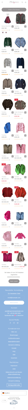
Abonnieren (14, 302)
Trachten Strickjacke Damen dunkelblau (19, 70)
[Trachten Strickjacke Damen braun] (8, 84)
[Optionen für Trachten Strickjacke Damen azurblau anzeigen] (13, 135)
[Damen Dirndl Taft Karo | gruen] (6, 32)
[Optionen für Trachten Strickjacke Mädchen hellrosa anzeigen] (13, 244)
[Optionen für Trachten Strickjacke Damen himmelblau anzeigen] (25, 50)
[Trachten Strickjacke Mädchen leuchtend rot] (20, 192)
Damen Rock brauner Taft (17, 264)
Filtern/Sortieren (14, 9)
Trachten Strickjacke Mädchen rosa (18, 156)
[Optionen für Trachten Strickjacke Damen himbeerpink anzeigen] (13, 223)
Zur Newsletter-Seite (14, 293)
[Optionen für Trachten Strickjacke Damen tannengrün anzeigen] (13, 50)
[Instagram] (14, 322)
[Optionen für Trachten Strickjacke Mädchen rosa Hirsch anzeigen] (13, 177)
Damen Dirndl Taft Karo (6, 26)
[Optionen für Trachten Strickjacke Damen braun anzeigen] (13, 92)
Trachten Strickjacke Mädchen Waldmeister (17, 176)
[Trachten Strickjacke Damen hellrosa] (20, 128)
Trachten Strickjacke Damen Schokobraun (6, 112)
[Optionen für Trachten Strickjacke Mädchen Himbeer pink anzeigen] (25, 244)
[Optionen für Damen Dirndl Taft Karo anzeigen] (13, 26)
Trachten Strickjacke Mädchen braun (6, 156)
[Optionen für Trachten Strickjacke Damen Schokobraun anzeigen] (13, 112)
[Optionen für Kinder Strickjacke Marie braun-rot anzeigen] (25, 112)
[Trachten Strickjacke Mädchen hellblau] (20, 215)
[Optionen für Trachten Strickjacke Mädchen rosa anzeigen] (25, 156)
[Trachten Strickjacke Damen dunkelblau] (20, 63)
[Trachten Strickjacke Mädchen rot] (8, 192)
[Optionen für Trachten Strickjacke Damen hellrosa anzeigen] (25, 135)
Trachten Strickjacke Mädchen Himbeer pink (19, 243)
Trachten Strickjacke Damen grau (19, 26)
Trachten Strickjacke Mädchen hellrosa (6, 243)
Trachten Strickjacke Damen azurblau (6, 135)
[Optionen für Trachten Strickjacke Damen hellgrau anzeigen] (13, 71)
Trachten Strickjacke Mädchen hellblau (18, 223)
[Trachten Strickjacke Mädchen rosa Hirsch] (8, 169)
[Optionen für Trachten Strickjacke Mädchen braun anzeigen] (13, 156)
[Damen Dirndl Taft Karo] (8, 19)
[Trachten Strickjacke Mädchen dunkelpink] (8, 257)
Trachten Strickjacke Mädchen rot (5, 199)
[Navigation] (2, 2)
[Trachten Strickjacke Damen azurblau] (8, 128)
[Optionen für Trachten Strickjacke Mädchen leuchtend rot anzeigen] (25, 200)
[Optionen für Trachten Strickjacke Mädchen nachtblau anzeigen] (25, 92)
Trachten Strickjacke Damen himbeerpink (6, 223)
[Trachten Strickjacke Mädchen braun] (8, 149)
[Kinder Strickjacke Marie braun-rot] (20, 105)
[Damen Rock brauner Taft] (20, 257)
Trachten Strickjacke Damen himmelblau (19, 49)
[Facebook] (10, 322)
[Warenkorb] (25, 2)
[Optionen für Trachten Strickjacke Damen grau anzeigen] (25, 26)
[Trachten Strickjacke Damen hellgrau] (8, 63)
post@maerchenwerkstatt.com (14, 311)
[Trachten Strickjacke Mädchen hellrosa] (8, 236)
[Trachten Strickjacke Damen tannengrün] (8, 42)
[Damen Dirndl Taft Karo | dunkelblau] (3, 32)
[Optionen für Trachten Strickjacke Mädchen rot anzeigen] (13, 200)
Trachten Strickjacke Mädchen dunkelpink (4, 264)
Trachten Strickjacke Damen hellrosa (19, 135)
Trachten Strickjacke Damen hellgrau (6, 70)
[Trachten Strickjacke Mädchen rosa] (20, 149)
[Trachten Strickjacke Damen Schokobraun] (8, 105)
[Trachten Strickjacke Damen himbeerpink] (8, 215)
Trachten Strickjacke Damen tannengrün (6, 49)
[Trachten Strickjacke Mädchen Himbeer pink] (20, 236)
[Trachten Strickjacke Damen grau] (20, 19)
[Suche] (22, 2)
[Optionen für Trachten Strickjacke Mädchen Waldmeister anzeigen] (25, 177)
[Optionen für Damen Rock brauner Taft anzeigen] (25, 265)
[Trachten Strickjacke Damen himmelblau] (20, 42)
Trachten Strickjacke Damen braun (6, 91)
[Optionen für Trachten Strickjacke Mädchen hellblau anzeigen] (25, 223)
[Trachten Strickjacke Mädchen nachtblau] (20, 84)
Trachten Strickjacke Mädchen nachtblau (17, 91)
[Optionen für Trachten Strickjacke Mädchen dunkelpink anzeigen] (13, 265)
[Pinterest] (17, 322)
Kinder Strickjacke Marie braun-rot (18, 112)
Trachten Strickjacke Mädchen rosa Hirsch (5, 176)
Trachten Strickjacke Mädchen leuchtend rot (19, 199)
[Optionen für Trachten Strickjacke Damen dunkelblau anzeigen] (25, 71)
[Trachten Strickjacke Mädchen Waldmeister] (20, 169)
